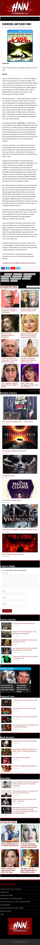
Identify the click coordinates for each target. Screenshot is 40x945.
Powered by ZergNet (34, 390)
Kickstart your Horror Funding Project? (11, 898)
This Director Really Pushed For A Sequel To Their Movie (9, 310)
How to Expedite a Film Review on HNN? (12, 908)
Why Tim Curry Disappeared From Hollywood (7, 335)
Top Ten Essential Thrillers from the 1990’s (25, 700)
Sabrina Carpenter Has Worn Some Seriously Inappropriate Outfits (29, 335)
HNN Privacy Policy (5, 911)
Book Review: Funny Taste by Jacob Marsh (25, 741)
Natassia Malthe (15, 278)
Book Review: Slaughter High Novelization (25, 766)
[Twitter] (18, 942)
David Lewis (27, 276)
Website (4, 603)
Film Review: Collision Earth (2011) (14, 451)
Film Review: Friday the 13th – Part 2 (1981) (17, 422)
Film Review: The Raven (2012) (12, 554)
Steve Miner (5, 281)
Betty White (8, 274)
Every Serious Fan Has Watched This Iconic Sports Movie (7, 687)
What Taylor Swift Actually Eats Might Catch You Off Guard (30, 385)
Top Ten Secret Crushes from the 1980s (24, 708)
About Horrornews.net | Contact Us (10, 889)
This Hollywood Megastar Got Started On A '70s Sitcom (22, 688)
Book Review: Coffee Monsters (22, 757)
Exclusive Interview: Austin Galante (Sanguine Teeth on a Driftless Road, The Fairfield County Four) (26, 783)
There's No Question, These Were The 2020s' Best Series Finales (9, 360)
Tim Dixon (14, 281)
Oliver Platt (26, 278)
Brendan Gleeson (29, 274)
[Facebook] (15, 942)
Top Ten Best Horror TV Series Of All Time (25, 717)
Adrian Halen (7, 27)
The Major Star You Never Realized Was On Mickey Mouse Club (29, 870)
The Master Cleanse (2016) (11, 500)
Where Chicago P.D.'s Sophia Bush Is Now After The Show (8, 870)
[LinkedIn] (22, 942)
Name (4, 591)
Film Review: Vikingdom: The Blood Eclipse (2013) (19, 530)
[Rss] (14, 942)
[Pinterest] (20, 942)
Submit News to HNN (6, 895)
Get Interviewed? (5, 905)
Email (3, 597)
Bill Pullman (18, 274)
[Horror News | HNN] (20, 7)
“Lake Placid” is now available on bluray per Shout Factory (19, 263)
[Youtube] (24, 942)
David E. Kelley (17, 276)
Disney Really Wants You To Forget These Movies (10, 844)
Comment (5, 573)
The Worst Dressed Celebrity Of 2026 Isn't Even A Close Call (28, 360)
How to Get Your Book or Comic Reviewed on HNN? (15, 901)
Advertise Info (4, 892)
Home (2, 17)
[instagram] (26, 942)
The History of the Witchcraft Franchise (24, 623)
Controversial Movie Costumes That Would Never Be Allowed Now (29, 845)
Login (2, 914)
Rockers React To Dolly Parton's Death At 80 (29, 310)
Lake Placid (5, 278)
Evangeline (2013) (8, 476)
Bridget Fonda (6, 276)
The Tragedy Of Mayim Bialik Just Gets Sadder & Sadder (9, 385)
